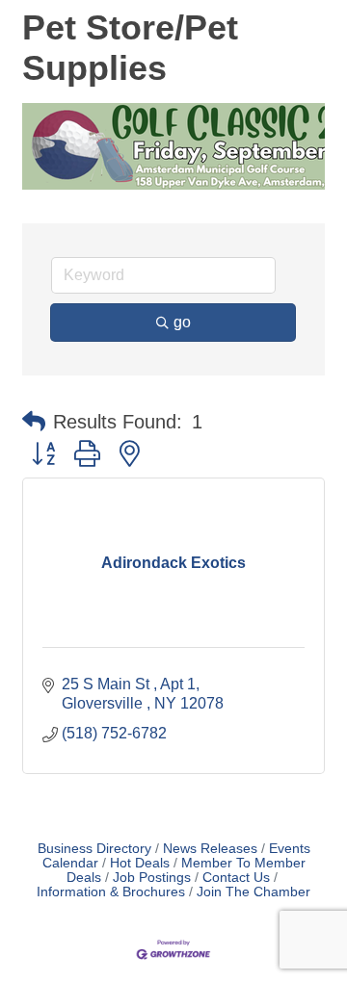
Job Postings (152, 877)
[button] (33, 421)
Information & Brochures (111, 892)
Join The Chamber (253, 892)
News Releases (210, 848)
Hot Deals (140, 863)
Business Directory (94, 848)
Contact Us (236, 877)
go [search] (182, 322)
